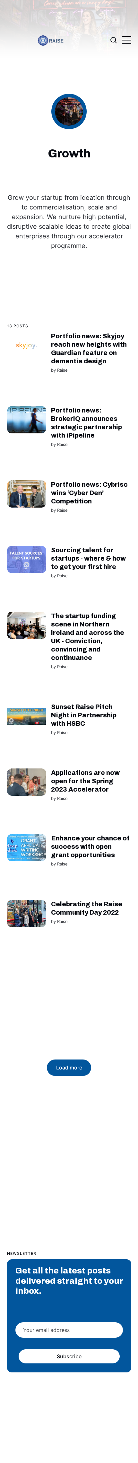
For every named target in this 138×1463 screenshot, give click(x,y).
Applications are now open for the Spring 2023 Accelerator (85, 781)
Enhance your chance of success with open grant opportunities (90, 847)
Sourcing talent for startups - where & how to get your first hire (88, 558)
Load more (69, 1067)
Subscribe (68, 1356)
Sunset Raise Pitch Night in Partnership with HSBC (83, 715)
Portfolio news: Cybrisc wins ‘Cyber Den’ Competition (89, 493)
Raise (62, 370)
